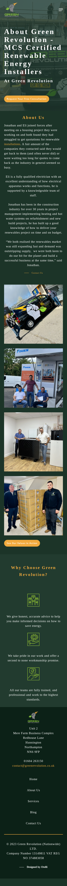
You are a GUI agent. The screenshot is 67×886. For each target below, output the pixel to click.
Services (33, 801)
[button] (61, 10)
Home (33, 779)
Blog (33, 812)
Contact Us (33, 823)
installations (12, 144)
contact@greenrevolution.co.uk (33, 765)
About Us (33, 790)
